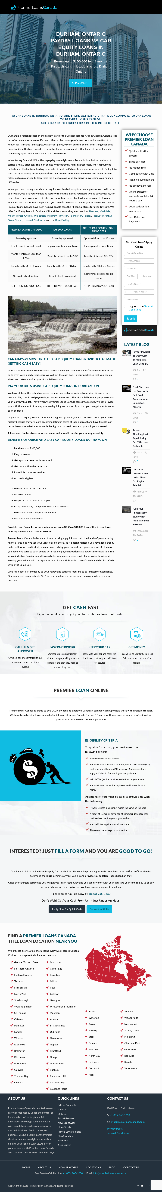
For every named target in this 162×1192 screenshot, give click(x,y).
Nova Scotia (64, 1127)
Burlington (20, 1063)
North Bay (94, 1056)
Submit (131, 318)
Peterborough (57, 1082)
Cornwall (94, 1068)
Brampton (19, 1051)
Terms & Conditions (118, 1133)
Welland (129, 1011)
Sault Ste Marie (58, 1089)
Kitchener (19, 1057)
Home (26, 1167)
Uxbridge (55, 1032)
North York (20, 994)
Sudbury (54, 1070)
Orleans (93, 1043)
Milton (53, 981)
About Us (44, 1167)
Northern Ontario (24, 968)
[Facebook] (138, 1186)
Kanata (128, 1062)
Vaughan (55, 1013)
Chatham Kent (132, 1043)
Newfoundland (66, 1136)
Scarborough (21, 1000)
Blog (112, 1167)
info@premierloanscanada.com (127, 1122)
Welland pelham (23, 1006)
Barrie (92, 1011)
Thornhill (94, 1049)
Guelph (54, 1057)
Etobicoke (19, 1044)
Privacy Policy (115, 1128)
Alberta (62, 1109)
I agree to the (141, 308)
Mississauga (21, 987)
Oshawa (18, 1082)
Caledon (54, 994)
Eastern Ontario (23, 975)
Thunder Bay (21, 1076)
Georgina (55, 1000)
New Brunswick (66, 1123)
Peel (52, 987)
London (18, 1032)
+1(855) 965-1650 (120, 1115)
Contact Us (131, 1167)
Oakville (18, 1070)
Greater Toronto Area (26, 962)
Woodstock (130, 1068)
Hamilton (19, 1025)
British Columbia (67, 1105)
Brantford (55, 1051)
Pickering (129, 1037)
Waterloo (94, 1018)
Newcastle (56, 1038)
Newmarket (130, 1024)
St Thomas (20, 1013)
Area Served (64, 1145)
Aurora (54, 1019)
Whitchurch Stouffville (62, 1006)
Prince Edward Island (69, 1131)
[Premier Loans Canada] (34, 7)
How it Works (68, 1167)
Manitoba (63, 1140)
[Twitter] (142, 1186)
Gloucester (130, 1049)
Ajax (91, 1075)
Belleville (129, 1056)
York (91, 1037)
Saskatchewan (66, 1118)
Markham (55, 962)
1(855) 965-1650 (99, 894)
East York (94, 1062)
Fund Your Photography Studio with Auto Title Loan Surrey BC (141, 517)
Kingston (55, 975)
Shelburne (39, 220)
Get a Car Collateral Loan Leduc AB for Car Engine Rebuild (141, 477)
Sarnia (92, 1024)
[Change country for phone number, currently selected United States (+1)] (128, 292)
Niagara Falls (57, 1063)
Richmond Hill (58, 1076)
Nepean (54, 1044)
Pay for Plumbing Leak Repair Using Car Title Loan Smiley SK (140, 438)
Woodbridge (131, 1018)
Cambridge (56, 968)
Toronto (18, 981)
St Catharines (57, 1025)
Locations (93, 1167)
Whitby (93, 1030)
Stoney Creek (131, 1030)
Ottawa (18, 1019)
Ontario (62, 1114)
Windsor (19, 1038)
